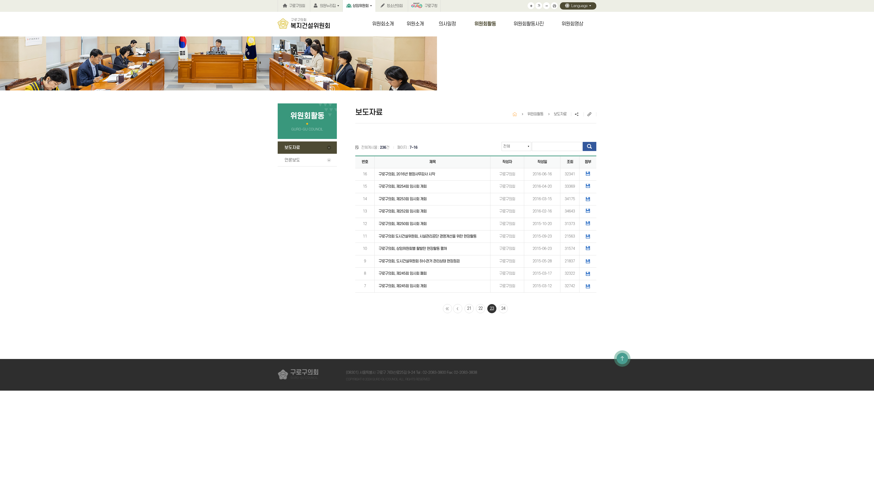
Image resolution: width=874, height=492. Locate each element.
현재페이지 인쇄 (554, 5)
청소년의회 (395, 6)
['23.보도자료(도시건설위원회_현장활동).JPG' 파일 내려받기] (588, 261)
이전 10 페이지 (457, 308)
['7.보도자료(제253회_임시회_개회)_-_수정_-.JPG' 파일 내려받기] (588, 199)
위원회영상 (572, 24)
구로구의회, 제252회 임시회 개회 (403, 211)
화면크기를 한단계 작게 (546, 5)
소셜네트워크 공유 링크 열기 (577, 114)
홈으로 (515, 114)
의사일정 (447, 24)
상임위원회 (360, 6)
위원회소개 (383, 24)
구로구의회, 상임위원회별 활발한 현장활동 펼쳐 (413, 249)
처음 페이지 (447, 308)
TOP (622, 358)
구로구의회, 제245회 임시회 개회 (403, 286)
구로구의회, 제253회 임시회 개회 (403, 199)
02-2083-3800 (434, 373)
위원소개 (415, 24)
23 (492, 308)
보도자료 (292, 147)
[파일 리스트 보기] (588, 174)
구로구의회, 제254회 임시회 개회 (403, 186)
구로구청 (430, 6)
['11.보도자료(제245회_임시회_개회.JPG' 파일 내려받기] (588, 286)
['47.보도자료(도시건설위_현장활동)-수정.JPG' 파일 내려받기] (588, 236)
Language (579, 6)
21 (469, 308)
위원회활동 (485, 24)
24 (503, 308)
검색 (589, 146)
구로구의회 (297, 6)
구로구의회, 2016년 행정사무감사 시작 (407, 174)
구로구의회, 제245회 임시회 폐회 (403, 274)
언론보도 (292, 160)
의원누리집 (328, 6)
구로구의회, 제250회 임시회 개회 (403, 224)
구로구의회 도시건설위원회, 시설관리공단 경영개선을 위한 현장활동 (427, 236)
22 (480, 308)
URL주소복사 (590, 114)
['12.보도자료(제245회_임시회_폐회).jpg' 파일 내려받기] (588, 274)
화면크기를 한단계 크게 (531, 5)
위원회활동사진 (528, 24)
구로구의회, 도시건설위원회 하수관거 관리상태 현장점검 (419, 261)
